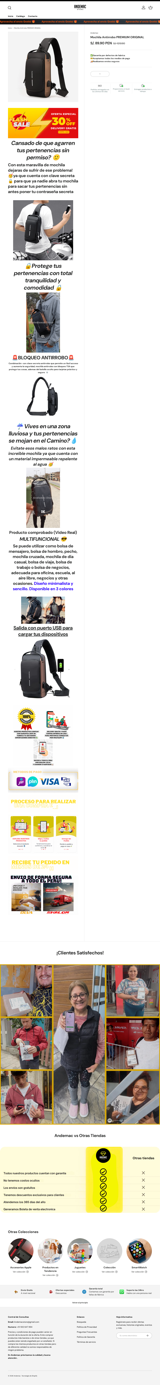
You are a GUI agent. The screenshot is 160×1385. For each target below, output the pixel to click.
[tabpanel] (43, 519)
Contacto (32, 16)
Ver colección (108, 1271)
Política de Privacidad (87, 1327)
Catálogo (20, 16)
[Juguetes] (80, 1251)
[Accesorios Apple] (21, 1251)
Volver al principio (80, 1302)
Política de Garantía (86, 1337)
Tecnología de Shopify (29, 1376)
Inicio (10, 16)
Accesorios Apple (20, 1267)
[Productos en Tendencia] (50, 1251)
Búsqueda (81, 1322)
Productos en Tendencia (50, 1269)
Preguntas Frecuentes (87, 1332)
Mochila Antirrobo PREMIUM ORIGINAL (27, 28)
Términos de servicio (86, 1342)
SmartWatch (139, 1267)
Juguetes (80, 1267)
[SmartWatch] (139, 1251)
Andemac (94, 33)
